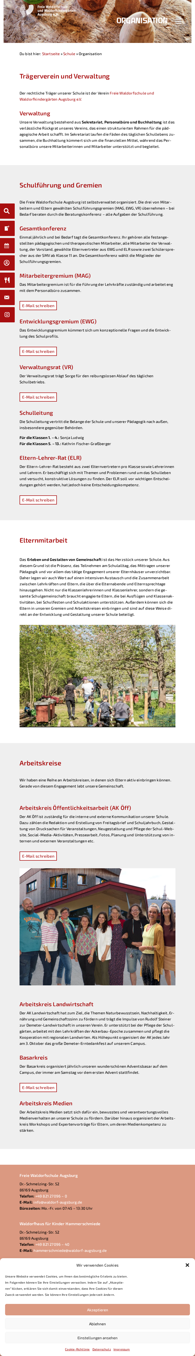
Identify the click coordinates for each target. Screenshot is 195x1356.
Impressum (121, 1349)
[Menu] (178, 20)
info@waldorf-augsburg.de (58, 1202)
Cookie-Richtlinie (77, 1349)
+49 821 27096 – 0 (51, 1196)
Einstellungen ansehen (97, 1337)
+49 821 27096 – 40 (52, 1244)
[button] (187, 1265)
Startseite (51, 53)
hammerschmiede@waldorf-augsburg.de (70, 1250)
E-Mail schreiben (38, 305)
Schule (69, 53)
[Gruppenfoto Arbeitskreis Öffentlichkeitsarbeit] (97, 984)
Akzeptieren (97, 1309)
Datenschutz (101, 1349)
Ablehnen (97, 1323)
